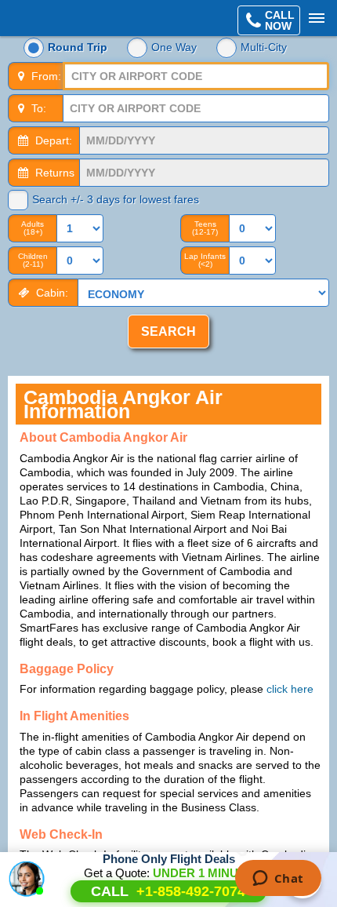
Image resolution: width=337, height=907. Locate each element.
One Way (174, 47)
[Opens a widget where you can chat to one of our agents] (277, 879)
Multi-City (264, 47)
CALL (168, 891)
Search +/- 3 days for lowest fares (115, 199)
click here (289, 689)
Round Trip (77, 47)
